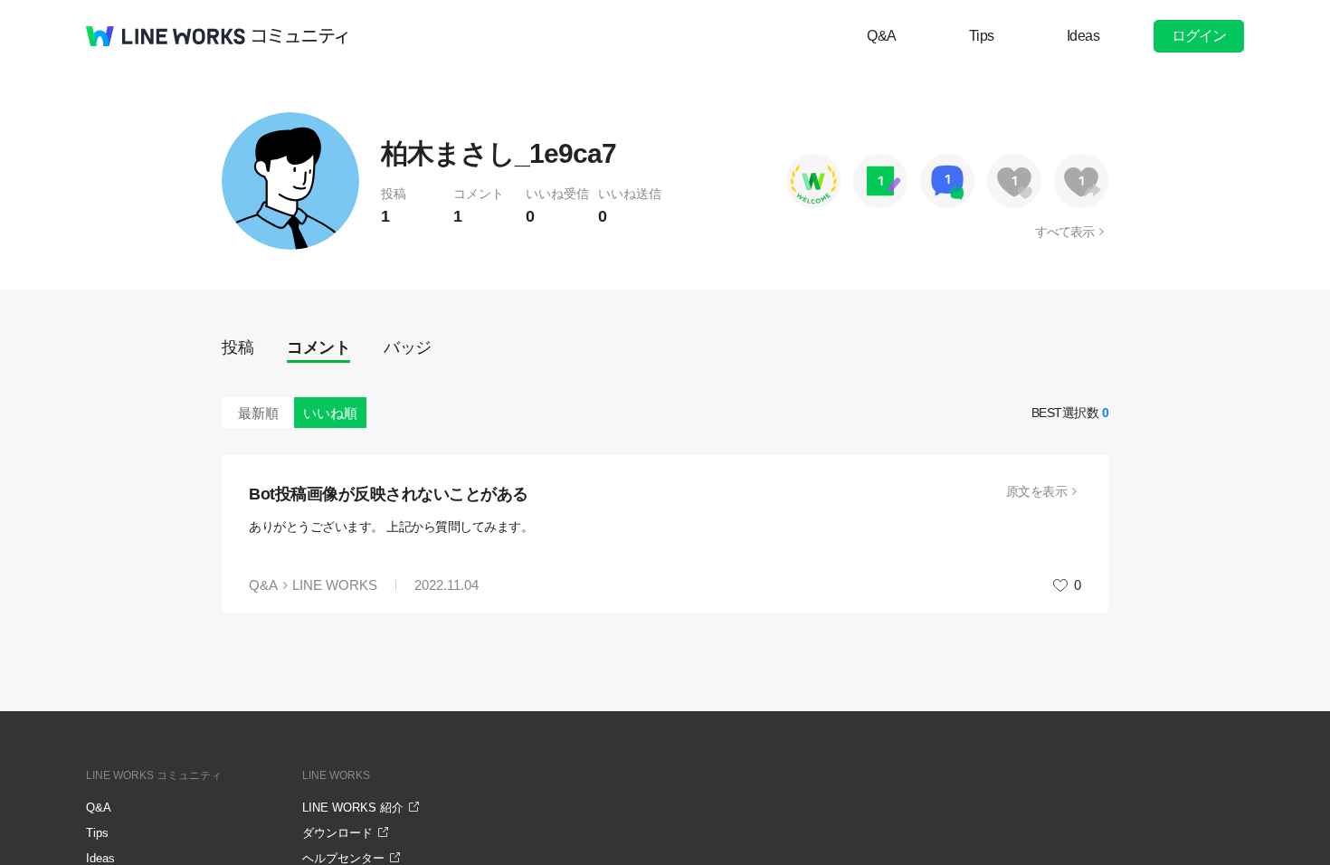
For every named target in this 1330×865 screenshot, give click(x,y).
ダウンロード (337, 833)
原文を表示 (1037, 491)
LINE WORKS (334, 585)
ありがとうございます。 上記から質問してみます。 (391, 526)
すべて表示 (1064, 231)
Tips (981, 35)
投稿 (237, 347)
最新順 (258, 413)
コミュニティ (300, 36)
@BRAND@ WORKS (165, 36)
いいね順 (330, 413)
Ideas (1083, 35)
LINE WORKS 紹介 (353, 807)
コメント (318, 347)
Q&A (882, 35)
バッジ (408, 347)
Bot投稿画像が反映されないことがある (388, 494)
